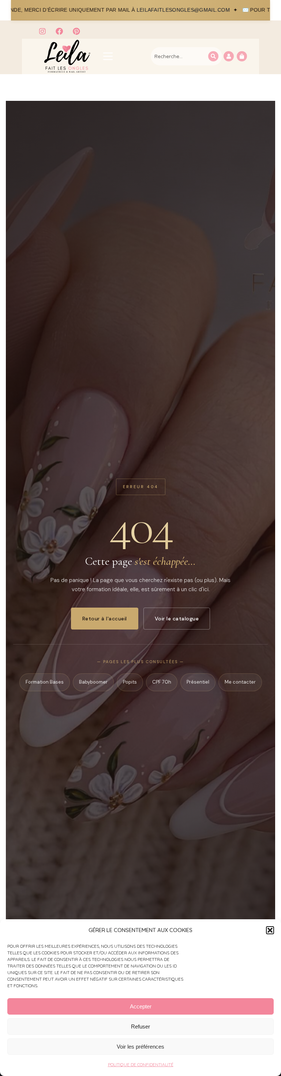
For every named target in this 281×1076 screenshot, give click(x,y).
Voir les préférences (140, 1046)
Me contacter (240, 682)
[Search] (213, 56)
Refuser (140, 1026)
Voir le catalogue (177, 618)
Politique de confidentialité (140, 1064)
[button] (270, 930)
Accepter (140, 1006)
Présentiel (198, 682)
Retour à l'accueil (104, 618)
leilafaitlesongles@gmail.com (130, 10)
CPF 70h (161, 682)
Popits (130, 682)
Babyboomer (93, 682)
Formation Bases (45, 682)
